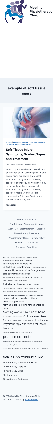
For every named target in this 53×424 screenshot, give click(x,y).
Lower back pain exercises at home (20, 298)
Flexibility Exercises (9, 288)
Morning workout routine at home (24, 312)
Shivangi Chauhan (15, 164)
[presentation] (26, 122)
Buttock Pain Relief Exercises (17, 267)
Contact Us (30, 219)
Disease (41, 229)
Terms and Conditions (26, 247)
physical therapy (27, 320)
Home (20, 219)
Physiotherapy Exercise (14, 366)
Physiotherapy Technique (15, 379)
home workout (18, 291)
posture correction (19, 337)
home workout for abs (30, 291)
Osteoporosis (17, 320)
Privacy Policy (37, 238)
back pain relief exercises (11, 260)
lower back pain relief (13, 301)
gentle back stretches (36, 288)
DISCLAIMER (32, 242)
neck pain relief (17, 317)
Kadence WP (31, 399)
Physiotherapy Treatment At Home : (20, 362)
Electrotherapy (27, 229)
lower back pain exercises (34, 295)
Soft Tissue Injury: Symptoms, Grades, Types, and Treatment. (26, 154)
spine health (16, 345)
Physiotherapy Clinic (18, 238)
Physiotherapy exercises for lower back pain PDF (18, 332)
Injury (9, 142)
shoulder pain (7, 345)
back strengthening (26, 260)
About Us (13, 229)
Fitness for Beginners (20, 281)
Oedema (7, 320)
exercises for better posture (11, 277)
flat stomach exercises (17, 284)
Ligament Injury (20, 142)
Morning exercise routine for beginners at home (23, 306)
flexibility (36, 285)
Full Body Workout (22, 288)
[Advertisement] (26, 50)
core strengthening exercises (17, 274)
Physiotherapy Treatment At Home (26, 224)
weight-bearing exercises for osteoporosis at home (19, 348)
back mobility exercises (18, 257)
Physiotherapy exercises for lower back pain (24, 326)
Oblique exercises (34, 316)
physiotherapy (41, 320)
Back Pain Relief (32, 257)
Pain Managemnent (38, 142)
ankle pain (6, 257)
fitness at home (8, 281)
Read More (12, 205)
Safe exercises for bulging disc (32, 341)
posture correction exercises (12, 341)
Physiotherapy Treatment (19, 145)
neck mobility (7, 317)
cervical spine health (39, 267)
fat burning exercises (32, 277)
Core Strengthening (35, 270)
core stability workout (13, 270)
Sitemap (19, 242)
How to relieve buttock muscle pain (14, 295)
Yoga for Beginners (42, 348)
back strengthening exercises (17, 263)
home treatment (8, 291)
